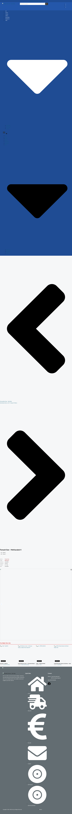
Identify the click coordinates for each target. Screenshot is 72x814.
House (7, 12)
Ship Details (8, 125)
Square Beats (59, 664)
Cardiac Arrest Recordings (25, 664)
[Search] (46, 4)
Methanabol (7, 560)
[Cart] (65, 5)
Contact (7, 128)
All (5, 135)
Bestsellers (8, 17)
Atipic (41, 664)
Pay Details (8, 127)
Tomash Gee (7, 559)
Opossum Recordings (6, 664)
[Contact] (65, 7)
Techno (7, 14)
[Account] (65, 4)
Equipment (7, 18)
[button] (36, 133)
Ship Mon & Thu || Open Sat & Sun (36, 1)
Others (7, 15)
